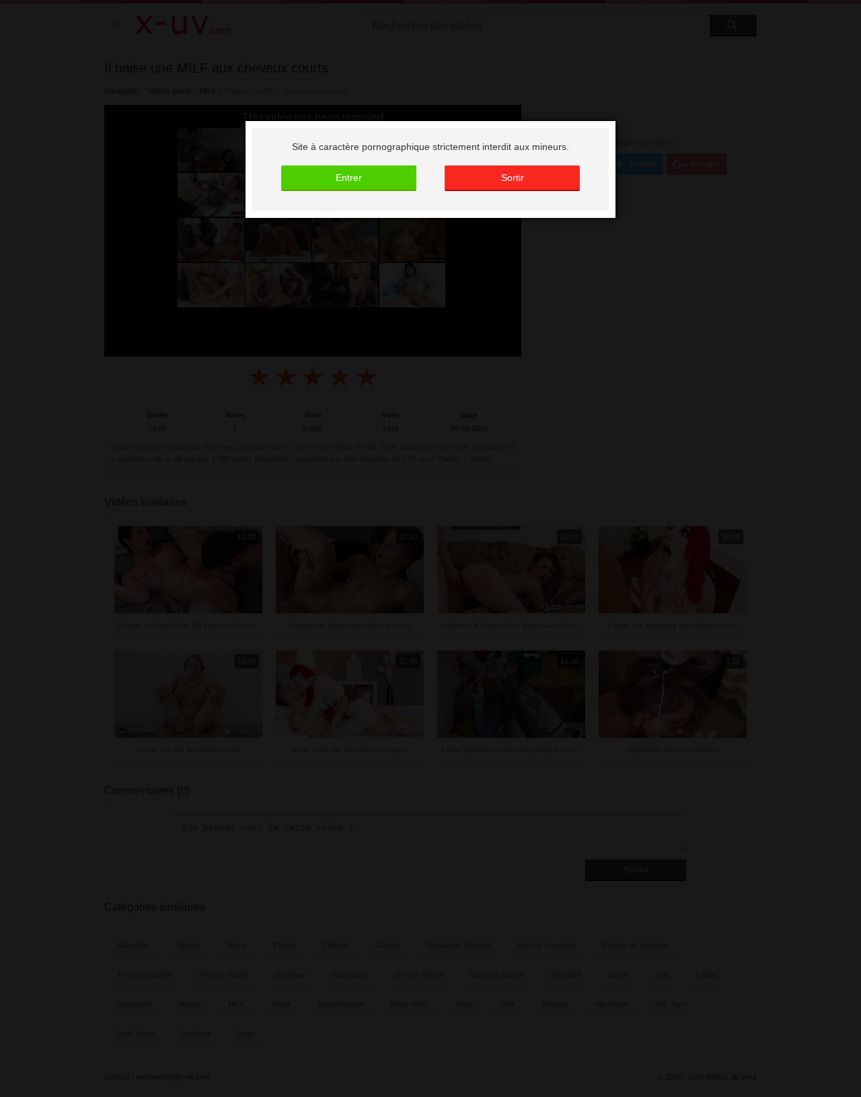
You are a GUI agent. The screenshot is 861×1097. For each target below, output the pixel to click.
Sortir (512, 177)
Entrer (349, 177)
